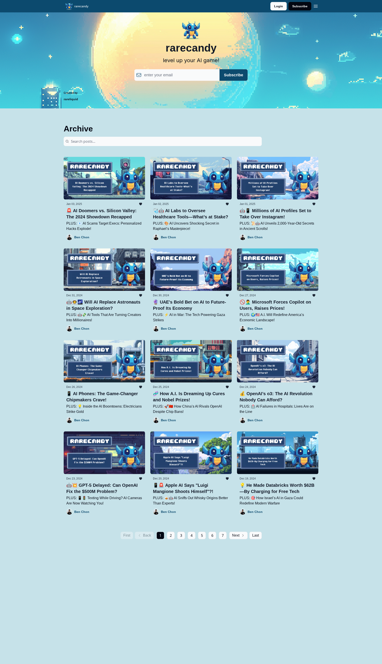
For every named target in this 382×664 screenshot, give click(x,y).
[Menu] (315, 5)
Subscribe (300, 6)
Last (255, 535)
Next (235, 535)
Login (278, 6)
